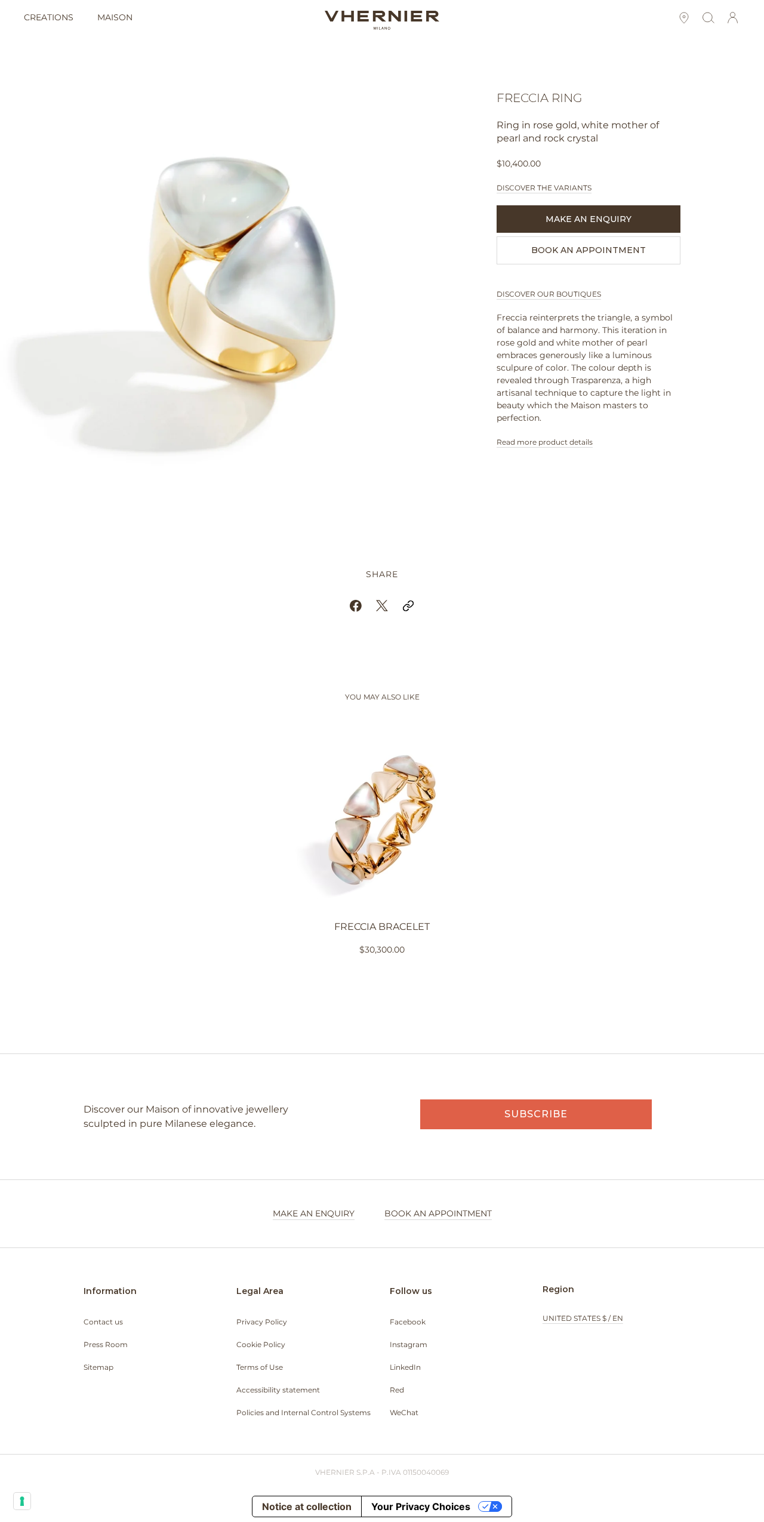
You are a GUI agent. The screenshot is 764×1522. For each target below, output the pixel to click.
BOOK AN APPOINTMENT (588, 250)
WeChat (404, 1412)
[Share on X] (382, 606)
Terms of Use (259, 1367)
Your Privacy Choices (420, 1506)
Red (397, 1389)
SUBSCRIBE (536, 1114)
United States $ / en (583, 1318)
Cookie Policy (260, 1344)
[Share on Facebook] (356, 606)
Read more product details (545, 442)
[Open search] (708, 18)
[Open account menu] (732, 18)
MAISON (115, 17)
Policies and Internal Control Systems (303, 1412)
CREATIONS (48, 17)
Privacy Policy (261, 1321)
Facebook (408, 1321)
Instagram (408, 1344)
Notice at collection (307, 1506)
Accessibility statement (278, 1389)
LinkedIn (405, 1367)
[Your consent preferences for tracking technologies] (22, 1501)
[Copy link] (408, 606)
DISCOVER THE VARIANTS (544, 187)
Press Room (106, 1344)
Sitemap (98, 1367)
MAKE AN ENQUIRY (588, 219)
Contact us (103, 1321)
